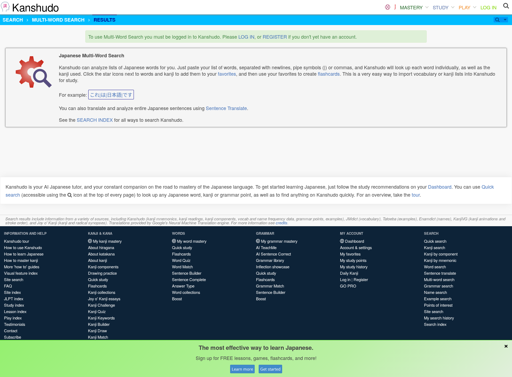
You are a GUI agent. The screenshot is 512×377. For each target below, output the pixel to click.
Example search (437, 298)
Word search (435, 266)
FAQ (8, 286)
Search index (435, 324)
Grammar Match (270, 286)
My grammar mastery (278, 241)
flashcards (329, 73)
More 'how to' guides (21, 266)
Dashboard (439, 186)
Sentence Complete (189, 279)
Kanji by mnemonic (440, 260)
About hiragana (101, 247)
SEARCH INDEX (95, 119)
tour (416, 194)
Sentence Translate (226, 107)
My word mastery (191, 241)
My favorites (350, 254)
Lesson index (15, 311)
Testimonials (14, 324)
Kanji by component (441, 254)
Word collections (186, 292)
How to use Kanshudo (23, 247)
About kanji (97, 260)
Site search (13, 279)
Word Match (182, 266)
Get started (270, 369)
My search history (439, 318)
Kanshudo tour (16, 241)
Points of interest (438, 305)
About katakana (101, 254)
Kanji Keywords (101, 318)
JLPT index (13, 298)
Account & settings (356, 247)
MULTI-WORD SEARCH (58, 19)
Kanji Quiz (97, 311)
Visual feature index (21, 273)
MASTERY (411, 7)
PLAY (464, 7)
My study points (353, 260)
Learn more (242, 369)
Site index (12, 292)
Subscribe (12, 337)
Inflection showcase (272, 266)
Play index (13, 318)
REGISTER (275, 36)
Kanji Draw (97, 330)
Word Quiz (181, 260)
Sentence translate (440, 273)
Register (361, 279)
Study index (14, 305)
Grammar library (270, 260)
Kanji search (434, 247)
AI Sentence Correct (273, 254)
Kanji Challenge (101, 305)
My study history (353, 266)
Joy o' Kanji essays (104, 298)
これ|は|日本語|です (111, 94)
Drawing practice (102, 273)
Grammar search (438, 286)
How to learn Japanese (23, 254)
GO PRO (348, 286)
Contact (10, 330)
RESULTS (104, 19)
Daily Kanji (349, 273)
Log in (345, 279)
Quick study (98, 279)
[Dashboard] (387, 7)
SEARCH (13, 19)
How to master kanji (21, 260)
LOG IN (489, 7)
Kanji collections (101, 292)
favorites (227, 73)
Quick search (435, 241)
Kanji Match (98, 337)
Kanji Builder (99, 324)
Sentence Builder (186, 273)
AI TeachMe (266, 247)
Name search (435, 292)
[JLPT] (395, 7)
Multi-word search (439, 279)
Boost (177, 298)
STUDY (441, 7)
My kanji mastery (107, 241)
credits (281, 222)
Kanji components (103, 266)
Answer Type (183, 286)
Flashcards (97, 286)
